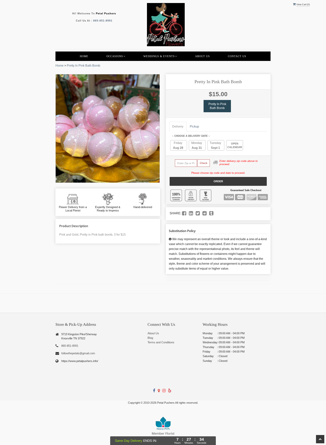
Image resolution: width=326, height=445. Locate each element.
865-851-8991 (102, 20)
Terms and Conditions (161, 342)
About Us (202, 56)
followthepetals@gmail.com (78, 353)
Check (203, 162)
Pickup (194, 126)
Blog (150, 337)
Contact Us (237, 56)
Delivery (177, 126)
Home (84, 56)
